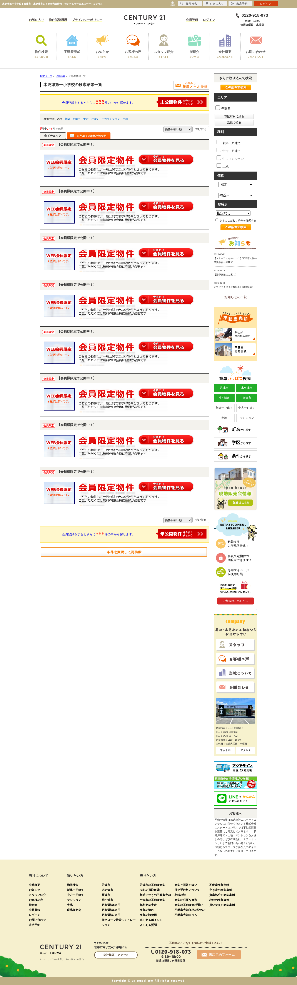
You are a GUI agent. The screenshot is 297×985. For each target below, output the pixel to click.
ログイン (209, 20)
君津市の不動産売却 (152, 884)
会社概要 (34, 884)
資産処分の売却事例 (222, 895)
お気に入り (36, 20)
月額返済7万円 (111, 915)
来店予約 (225, 750)
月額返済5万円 (111, 905)
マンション (247, 417)
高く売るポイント (151, 920)
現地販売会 (74, 910)
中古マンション (111, 118)
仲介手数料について (187, 890)
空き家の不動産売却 (152, 900)
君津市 (224, 387)
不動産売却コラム (186, 915)
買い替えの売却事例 (222, 905)
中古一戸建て (91, 118)
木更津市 (246, 387)
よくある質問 (148, 925)
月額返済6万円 (111, 910)
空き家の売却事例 (220, 890)
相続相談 (180, 895)
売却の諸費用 (148, 915)
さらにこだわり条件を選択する (237, 220)
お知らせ (34, 890)
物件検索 (72, 884)
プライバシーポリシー (87, 20)
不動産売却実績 (219, 884)
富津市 (247, 397)
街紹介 (33, 905)
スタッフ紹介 (37, 895)
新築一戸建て (72, 118)
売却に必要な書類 (186, 900)
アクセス (245, 750)
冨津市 (106, 895)
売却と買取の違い (186, 884)
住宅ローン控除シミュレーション (119, 922)
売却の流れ (147, 910)
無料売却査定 (148, 905)
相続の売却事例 (219, 900)
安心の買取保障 (150, 890)
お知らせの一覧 (235, 297)
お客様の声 (36, 900)
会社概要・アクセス (116, 955)
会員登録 (192, 20)
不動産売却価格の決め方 (190, 910)
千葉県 (225, 108)
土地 (125, 118)
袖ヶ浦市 (224, 397)
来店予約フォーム (222, 954)
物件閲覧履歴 (58, 20)
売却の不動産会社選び (189, 905)
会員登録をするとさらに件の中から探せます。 (98, 102)
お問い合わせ (37, 920)
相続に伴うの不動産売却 (155, 895)
